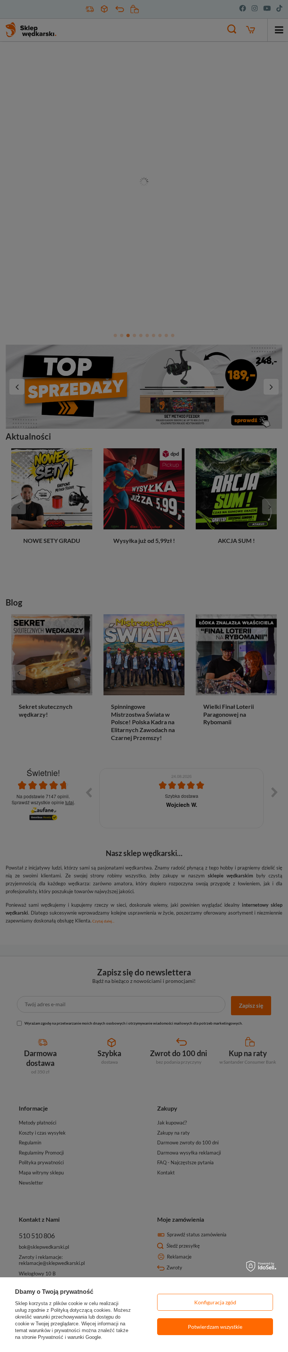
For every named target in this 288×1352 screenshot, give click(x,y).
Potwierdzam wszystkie (215, 1326)
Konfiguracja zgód (215, 1302)
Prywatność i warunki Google (69, 1337)
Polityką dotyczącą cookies (81, 1310)
